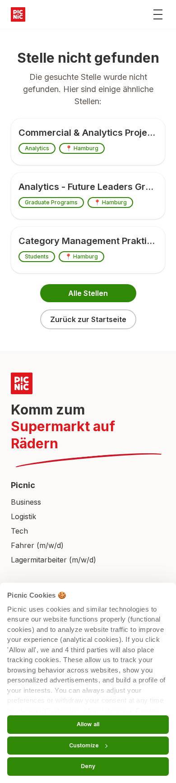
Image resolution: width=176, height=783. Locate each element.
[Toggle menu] (158, 14)
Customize (84, 745)
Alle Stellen (88, 293)
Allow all (88, 724)
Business (26, 502)
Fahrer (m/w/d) (37, 545)
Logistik (23, 516)
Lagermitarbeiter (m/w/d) (53, 559)
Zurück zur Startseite (88, 319)
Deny (88, 766)
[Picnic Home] (88, 383)
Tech (19, 530)
